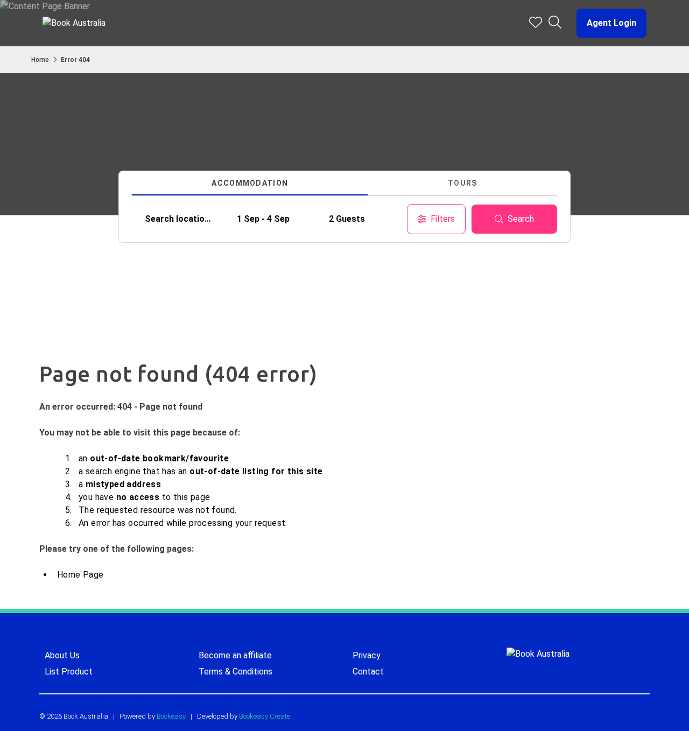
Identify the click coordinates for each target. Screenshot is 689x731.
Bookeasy (171, 716)
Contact (368, 671)
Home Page (80, 575)
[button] (607, 23)
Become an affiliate (235, 655)
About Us (62, 655)
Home (40, 60)
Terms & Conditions (235, 671)
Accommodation (250, 183)
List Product (69, 671)
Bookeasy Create (264, 716)
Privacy (367, 655)
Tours (462, 183)
